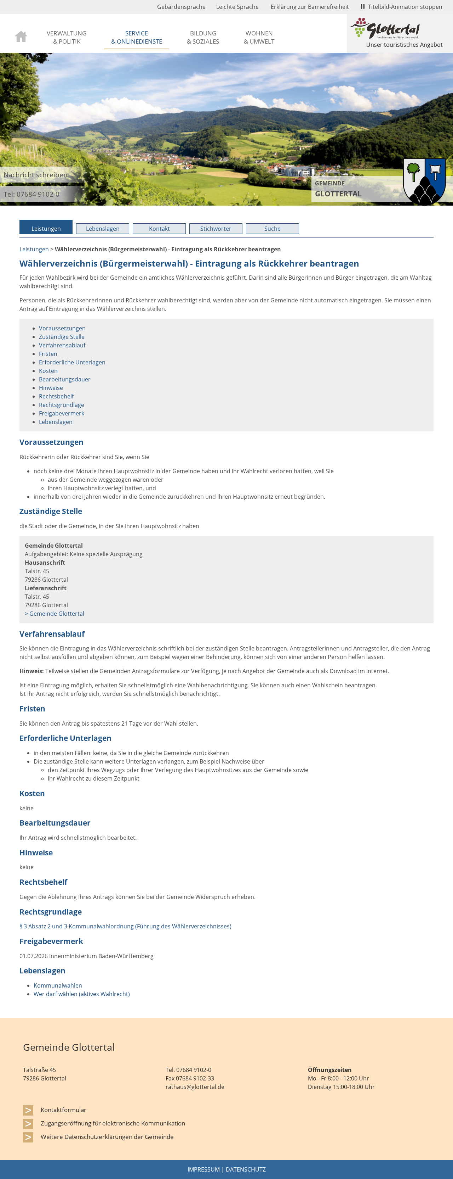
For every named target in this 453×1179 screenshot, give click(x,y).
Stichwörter (215, 229)
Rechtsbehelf (56, 396)
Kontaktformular (63, 1109)
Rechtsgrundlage (61, 405)
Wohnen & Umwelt (259, 37)
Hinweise (51, 388)
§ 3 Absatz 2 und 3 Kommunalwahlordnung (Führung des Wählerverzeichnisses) (125, 926)
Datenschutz (246, 1169)
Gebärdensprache (181, 7)
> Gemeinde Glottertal (54, 614)
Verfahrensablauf (62, 345)
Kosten (48, 371)
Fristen (48, 354)
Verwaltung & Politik (66, 37)
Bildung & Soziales (203, 37)
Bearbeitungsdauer (65, 379)
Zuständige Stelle (62, 337)
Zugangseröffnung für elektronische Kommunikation (113, 1123)
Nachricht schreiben (36, 174)
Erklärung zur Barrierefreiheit (310, 7)
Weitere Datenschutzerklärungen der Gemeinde (107, 1136)
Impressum (204, 1169)
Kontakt (159, 229)
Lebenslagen (103, 229)
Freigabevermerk (61, 413)
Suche (272, 229)
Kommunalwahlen (58, 985)
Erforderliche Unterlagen (72, 362)
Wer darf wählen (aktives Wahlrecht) (82, 994)
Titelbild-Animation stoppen (405, 7)
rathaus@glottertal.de (195, 1087)
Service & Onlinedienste (136, 37)
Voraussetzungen (62, 328)
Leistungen (46, 229)
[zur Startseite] (21, 35)
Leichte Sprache (237, 7)
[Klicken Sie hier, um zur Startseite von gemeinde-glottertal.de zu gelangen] (424, 204)
